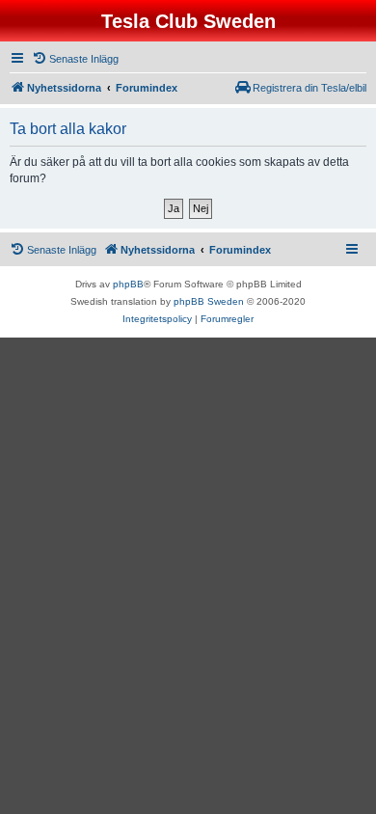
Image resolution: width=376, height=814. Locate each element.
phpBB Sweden (209, 301)
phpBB (128, 284)
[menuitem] (75, 58)
